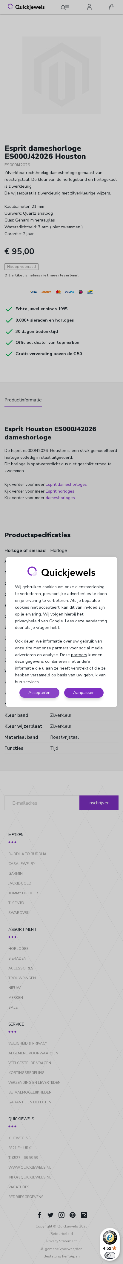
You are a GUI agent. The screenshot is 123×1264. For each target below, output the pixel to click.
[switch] (109, 1255)
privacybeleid (27, 621)
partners (79, 655)
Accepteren (39, 692)
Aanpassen (84, 692)
